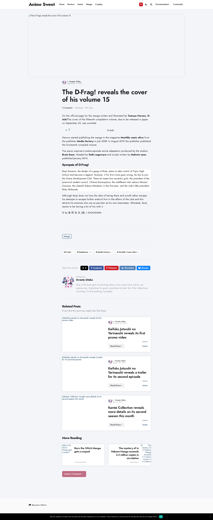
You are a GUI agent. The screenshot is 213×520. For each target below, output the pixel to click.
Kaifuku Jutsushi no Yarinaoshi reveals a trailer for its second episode (127, 372)
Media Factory (105, 252)
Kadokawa (85, 252)
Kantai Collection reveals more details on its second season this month (127, 412)
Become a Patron (39, 505)
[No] (210, 517)
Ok (161, 516)
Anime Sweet (42, 4)
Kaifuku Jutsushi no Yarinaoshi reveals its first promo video (126, 333)
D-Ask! (69, 252)
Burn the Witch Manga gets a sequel (87, 450)
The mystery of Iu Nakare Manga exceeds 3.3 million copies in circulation (125, 453)
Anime (145, 346)
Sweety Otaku (75, 81)
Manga (67, 236)
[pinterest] (141, 4)
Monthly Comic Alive (129, 252)
